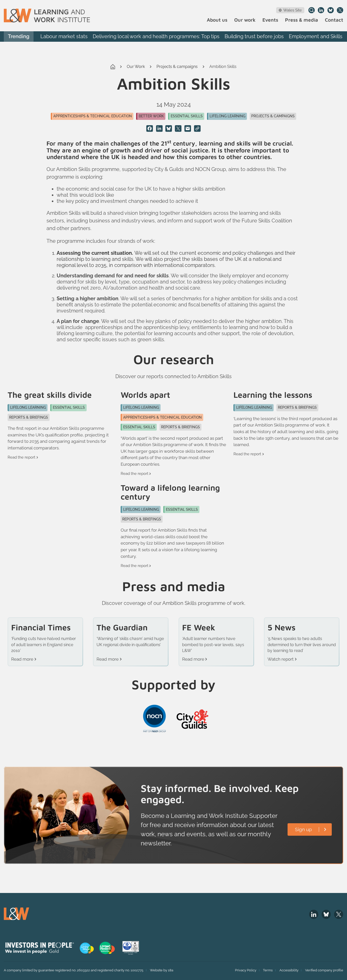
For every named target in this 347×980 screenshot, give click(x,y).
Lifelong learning (227, 116)
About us (217, 20)
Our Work (136, 66)
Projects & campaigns (177, 66)
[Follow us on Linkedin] (321, 10)
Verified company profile (324, 970)
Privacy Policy (245, 970)
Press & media (301, 20)
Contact (334, 20)
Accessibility (288, 970)
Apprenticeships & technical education (92, 116)
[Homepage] (47, 15)
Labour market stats (64, 36)
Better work (151, 116)
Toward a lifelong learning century (170, 492)
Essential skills (187, 116)
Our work (245, 20)
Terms (268, 970)
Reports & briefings (28, 417)
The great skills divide (50, 394)
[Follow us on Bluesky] (330, 10)
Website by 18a (161, 970)
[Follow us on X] (340, 10)
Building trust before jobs (254, 36)
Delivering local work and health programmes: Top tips (156, 36)
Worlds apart (145, 394)
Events (270, 20)
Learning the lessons (272, 394)
